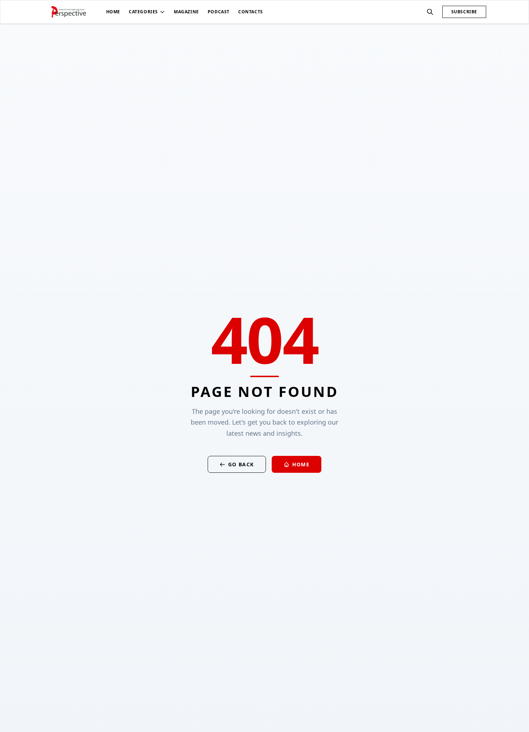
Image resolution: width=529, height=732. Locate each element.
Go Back (241, 464)
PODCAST (219, 12)
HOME (113, 12)
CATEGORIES (143, 12)
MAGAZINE (186, 12)
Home (301, 464)
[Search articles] (430, 11)
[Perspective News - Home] (69, 11)
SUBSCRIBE (464, 12)
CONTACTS (250, 12)
